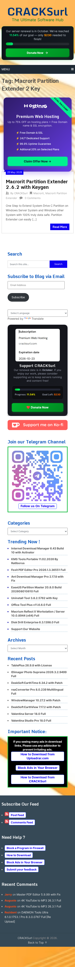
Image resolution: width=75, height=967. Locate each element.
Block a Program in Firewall (25, 848)
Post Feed (17, 815)
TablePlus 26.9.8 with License (31, 665)
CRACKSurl (37, 11)
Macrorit (38, 193)
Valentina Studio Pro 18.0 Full (31, 720)
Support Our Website (25, 629)
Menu (6, 69)
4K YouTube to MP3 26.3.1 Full (41, 900)
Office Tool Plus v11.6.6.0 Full (31, 604)
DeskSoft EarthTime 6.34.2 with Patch (37, 682)
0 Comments (33, 198)
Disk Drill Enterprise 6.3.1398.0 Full (35, 622)
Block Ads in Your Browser (37, 768)
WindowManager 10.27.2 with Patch (35, 700)
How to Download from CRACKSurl (38, 779)
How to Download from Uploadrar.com (38, 756)
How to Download (19, 855)
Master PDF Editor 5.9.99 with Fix (39, 894)
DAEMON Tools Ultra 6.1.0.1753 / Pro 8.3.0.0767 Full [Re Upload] (28, 917)
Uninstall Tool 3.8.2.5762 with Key (34, 598)
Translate (38, 318)
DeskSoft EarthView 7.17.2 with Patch (36, 707)
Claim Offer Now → (37, 161)
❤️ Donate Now (37, 407)
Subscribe (18, 297)
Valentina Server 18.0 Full (28, 713)
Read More (60, 227)
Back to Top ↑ (37, 942)
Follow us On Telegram (38, 506)
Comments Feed (22, 822)
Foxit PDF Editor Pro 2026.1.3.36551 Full (38, 569)
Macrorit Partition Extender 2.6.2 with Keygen (37, 184)
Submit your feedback (22, 869)
